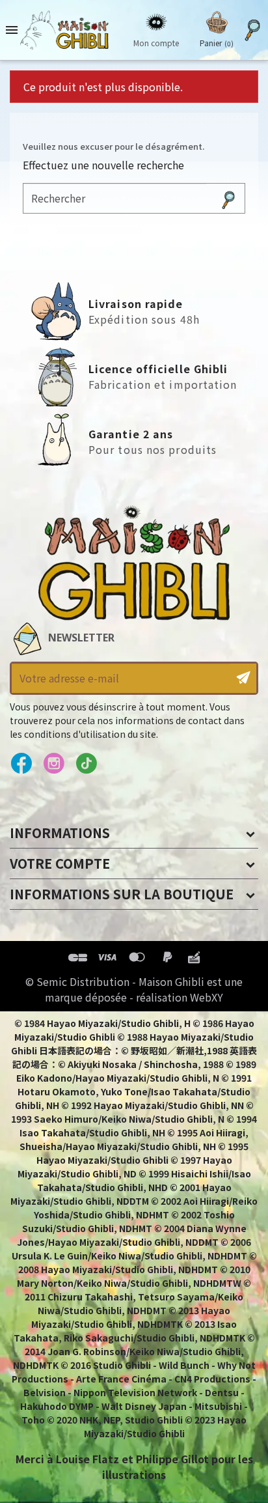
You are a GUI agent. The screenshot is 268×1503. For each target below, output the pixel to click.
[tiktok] (86, 763)
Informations (60, 832)
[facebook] (21, 763)
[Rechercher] (228, 198)
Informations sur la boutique (122, 893)
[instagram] (53, 763)
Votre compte (60, 863)
